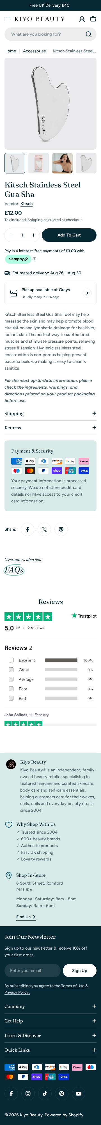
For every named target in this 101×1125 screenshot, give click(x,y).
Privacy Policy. (17, 992)
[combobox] (50, 34)
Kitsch (26, 203)
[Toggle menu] (7, 19)
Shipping (35, 219)
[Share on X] (44, 529)
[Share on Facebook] (27, 529)
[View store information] (87, 293)
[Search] (88, 34)
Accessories (34, 51)
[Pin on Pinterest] (61, 529)
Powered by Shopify (64, 1114)
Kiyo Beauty (31, 1114)
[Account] (82, 19)
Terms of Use (72, 985)
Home (10, 51)
